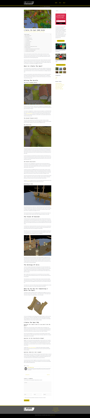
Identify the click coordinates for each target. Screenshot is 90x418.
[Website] (47, 394)
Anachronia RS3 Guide (58, 83)
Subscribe (61, 23)
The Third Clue (27, 40)
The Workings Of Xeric (27, 45)
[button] (57, 3)
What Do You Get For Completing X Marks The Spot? (31, 46)
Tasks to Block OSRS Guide (59, 86)
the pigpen (28, 180)
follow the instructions (29, 113)
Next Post (48, 374)
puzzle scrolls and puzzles (31, 347)
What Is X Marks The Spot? (28, 35)
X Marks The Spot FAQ (27, 47)
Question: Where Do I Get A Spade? (30, 51)
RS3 (56, 78)
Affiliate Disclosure (55, 410)
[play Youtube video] (61, 46)
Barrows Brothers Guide (59, 87)
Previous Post (27, 374)
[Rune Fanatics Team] (25, 368)
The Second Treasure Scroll (29, 39)
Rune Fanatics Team (31, 367)
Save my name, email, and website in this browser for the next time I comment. (35, 397)
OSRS (25, 31)
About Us (55, 411)
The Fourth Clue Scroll (28, 41)
